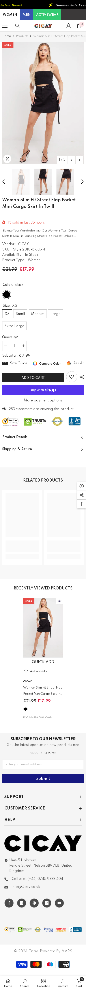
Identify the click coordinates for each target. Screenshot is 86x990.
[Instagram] (21, 903)
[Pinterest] (34, 903)
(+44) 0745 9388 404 (45, 879)
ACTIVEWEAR (47, 14)
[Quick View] (59, 601)
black (25, 709)
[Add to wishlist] (71, 376)
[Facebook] (9, 903)
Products (22, 36)
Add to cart (34, 378)
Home (6, 36)
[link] (22, 549)
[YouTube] (59, 903)
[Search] (17, 25)
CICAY (23, 244)
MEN (26, 14)
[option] (43, 103)
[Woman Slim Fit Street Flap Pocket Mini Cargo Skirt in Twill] (43, 627)
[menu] (4, 25)
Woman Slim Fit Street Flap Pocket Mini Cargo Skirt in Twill (42, 691)
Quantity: (10, 337)
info (26, 887)
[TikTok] (46, 903)
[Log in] (68, 25)
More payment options (43, 400)
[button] (71, 160)
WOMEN (10, 14)
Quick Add (43, 662)
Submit (43, 779)
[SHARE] (80, 377)
